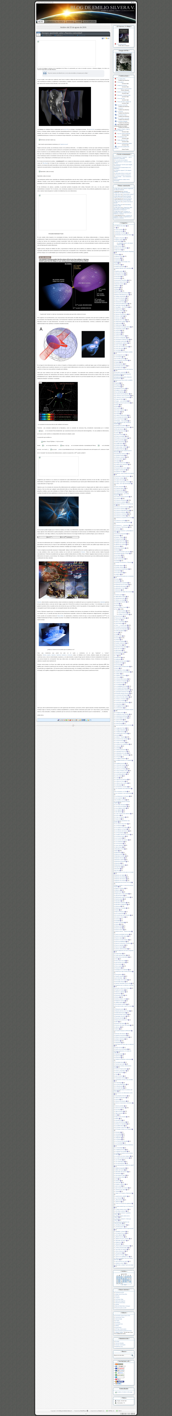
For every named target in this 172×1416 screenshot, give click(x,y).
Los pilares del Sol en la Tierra (122, 834)
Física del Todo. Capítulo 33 (124, 101)
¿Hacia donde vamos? (128, 194)
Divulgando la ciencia (120, 388)
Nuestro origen (118, 938)
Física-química (118, 623)
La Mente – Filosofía (120, 737)
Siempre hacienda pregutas (121, 1037)
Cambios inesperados (120, 296)
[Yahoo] (64, 720)
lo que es (117, 815)
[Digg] (60, 720)
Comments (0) (81, 35)
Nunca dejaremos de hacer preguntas (124, 950)
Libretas (117, 1304)
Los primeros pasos (120, 836)
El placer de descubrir (120, 469)
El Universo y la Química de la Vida (123, 517)
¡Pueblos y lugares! (120, 1184)
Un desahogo (118, 1082)
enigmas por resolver (120, 544)
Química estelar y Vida (120, 999)
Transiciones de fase (120, 1077)
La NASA (117, 747)
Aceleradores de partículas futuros (123, 234)
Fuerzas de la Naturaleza (121, 628)
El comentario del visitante (121, 417)
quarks (49, 655)
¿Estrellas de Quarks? (120, 1225)
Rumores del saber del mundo (122, 1025)
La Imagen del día (119, 712)
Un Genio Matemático (120, 1084)
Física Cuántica (122, 610)
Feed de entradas (119, 1343)
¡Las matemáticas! (119, 1161)
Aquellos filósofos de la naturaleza (123, 268)
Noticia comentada (119, 922)
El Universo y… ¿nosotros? (122, 525)
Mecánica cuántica (119, 859)
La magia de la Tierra (120, 728)
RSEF (116, 1021)
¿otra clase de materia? (121, 1249)
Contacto (117, 1297)
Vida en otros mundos (120, 1116)
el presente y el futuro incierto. (122, 476)
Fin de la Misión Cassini (121, 607)
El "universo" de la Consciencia (122, 395)
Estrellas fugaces (119, 565)
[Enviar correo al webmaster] (103, 1410)
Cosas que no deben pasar (121, 346)
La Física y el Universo (120, 698)
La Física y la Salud (120, 700)
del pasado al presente (120, 365)
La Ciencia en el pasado (121, 680)
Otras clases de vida (120, 960)
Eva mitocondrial (119, 572)
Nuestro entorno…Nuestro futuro (123, 931)
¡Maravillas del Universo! (121, 1171)
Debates (117, 362)
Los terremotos (119, 843)
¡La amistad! (118, 1139)
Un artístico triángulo (122, 121)
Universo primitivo (119, 1106)
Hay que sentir (118, 648)
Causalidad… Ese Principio (121, 307)
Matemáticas (118, 852)
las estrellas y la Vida (120, 799)
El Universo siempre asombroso (123, 175)
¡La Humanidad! (119, 1147)
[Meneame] (68, 720)
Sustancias (118, 1057)
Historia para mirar (119, 652)
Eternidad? (117, 570)
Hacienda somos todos (120, 646)
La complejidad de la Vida (121, 686)
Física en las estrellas (120, 618)
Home (78, 22)
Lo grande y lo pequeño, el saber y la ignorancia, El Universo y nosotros (122, 212)
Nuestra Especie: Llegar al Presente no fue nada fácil (122, 196)
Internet (117, 668)
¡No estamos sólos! (120, 1177)
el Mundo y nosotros (120, 457)
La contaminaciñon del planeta (122, 689)
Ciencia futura (118, 312)
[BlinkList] (72, 720)
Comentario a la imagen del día (122, 326)
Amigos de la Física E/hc (121, 1294)
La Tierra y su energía (120, 768)
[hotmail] (76, 720)
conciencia (117, 330)
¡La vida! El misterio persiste (122, 1158)
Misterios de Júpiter (120, 875)
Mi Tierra (117, 870)
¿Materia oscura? (119, 1236)
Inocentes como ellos (122, 105)
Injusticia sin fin (118, 662)
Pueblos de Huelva (119, 990)
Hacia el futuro (118, 645)
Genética (117, 639)
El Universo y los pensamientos (122, 522)
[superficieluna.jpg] (124, 71)
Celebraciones (118, 308)
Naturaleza (117, 900)
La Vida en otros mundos (121, 783)
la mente (117, 735)
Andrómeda (118, 260)
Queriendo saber (119, 995)
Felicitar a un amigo (120, 600)
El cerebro (117, 411)
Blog (40, 22)
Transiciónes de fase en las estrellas (124, 1079)
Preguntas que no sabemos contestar (124, 985)
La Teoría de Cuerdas (120, 765)
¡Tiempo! (117, 1191)
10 (121, 1278)
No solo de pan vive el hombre (122, 915)
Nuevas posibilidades (120, 941)
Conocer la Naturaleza (120, 337)
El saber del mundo (119, 479)
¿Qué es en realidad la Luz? (122, 1256)
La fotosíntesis (118, 704)
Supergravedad (119, 1054)
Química (117, 997)
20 (128, 1280)
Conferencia (118, 332)
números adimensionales (121, 948)
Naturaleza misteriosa (120, 902)
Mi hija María (118, 866)
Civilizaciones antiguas (120, 321)
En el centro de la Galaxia (121, 160)
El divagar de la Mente (120, 425)
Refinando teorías (119, 1009)
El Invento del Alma (119, 439)
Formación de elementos (121, 627)
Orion (116, 958)
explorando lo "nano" (120, 588)
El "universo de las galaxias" (122, 393)
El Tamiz (117, 1320)
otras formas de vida (120, 962)
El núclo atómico (119, 459)
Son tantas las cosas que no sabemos (124, 1044)
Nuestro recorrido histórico (121, 939)
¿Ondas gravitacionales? (121, 1247)
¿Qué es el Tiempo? (120, 1254)
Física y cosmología (120, 621)
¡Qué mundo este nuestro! (121, 1187)
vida (116, 1115)
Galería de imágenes (120, 1301)
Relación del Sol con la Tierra (122, 1010)
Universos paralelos (120, 1107)
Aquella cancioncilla (120, 266)
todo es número (119, 1076)
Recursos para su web (120, 1307)
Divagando (117, 384)
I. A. (116, 655)
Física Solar (118, 619)
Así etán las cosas (119, 274)
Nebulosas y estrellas (120, 908)
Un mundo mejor (119, 1088)
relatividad (102, 602)
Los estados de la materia (121, 827)
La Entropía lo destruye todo (122, 691)
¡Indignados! (118, 1137)
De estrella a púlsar (120, 358)
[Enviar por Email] (88, 720)
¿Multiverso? (118, 1242)
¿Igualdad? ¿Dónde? (120, 1231)
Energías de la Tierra (120, 540)
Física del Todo (121, 98)
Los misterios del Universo (121, 831)
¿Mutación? (118, 1244)
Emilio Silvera (118, 188)
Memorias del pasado (120, 861)
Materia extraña (119, 854)
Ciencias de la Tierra (120, 319)
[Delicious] (58, 720)
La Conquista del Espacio (121, 688)
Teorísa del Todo (119, 1072)
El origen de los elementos (121, 464)
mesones (70, 655)
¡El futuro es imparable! (120, 1123)
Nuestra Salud (118, 927)
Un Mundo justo (119, 1086)
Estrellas (117, 560)
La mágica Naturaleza (120, 729)
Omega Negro (118, 953)
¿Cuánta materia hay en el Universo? (124, 1206)
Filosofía (117, 605)
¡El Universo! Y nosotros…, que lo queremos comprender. (123, 158)
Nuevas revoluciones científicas (123, 943)
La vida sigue (118, 784)
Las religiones (118, 810)
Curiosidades (118, 356)
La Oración (118, 756)
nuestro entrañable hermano (122, 934)
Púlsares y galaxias (120, 991)
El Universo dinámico (120, 508)
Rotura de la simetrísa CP (121, 1019)
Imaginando (118, 659)
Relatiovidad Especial (120, 1012)
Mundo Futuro (118, 891)
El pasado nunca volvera (121, 468)
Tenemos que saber (120, 1064)
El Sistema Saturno (119, 488)
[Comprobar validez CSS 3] (117, 1410)
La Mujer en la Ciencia (123, 614)
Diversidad (117, 386)
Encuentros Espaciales (120, 533)
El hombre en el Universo (121, 438)
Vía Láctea (117, 1109)
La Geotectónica (119, 707)
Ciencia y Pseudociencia (121, 314)
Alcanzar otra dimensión (121, 248)
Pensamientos (118, 974)
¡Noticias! (117, 1180)
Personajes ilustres (119, 981)
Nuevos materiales (119, 945)
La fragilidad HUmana (120, 706)
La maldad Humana (120, 731)
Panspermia (118, 967)
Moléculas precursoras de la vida (123, 882)
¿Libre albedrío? (119, 1235)
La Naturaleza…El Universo (122, 755)
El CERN (117, 413)
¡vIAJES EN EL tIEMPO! (121, 1196)
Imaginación (118, 657)
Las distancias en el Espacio (122, 796)
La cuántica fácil (121, 78)
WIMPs (117, 1118)
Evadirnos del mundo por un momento (124, 576)
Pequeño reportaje (119, 976)
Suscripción (89, 22)
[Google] (62, 720)
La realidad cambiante (120, 758)
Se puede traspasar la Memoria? (123, 1030)
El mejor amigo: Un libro (121, 447)
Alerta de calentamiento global (124, 143)
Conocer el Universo (120, 335)
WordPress (83, 1410)
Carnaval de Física (55, 22)
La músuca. (118, 746)
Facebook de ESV (119, 1292)
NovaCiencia (118, 1327)
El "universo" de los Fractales (122, 397)
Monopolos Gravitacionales (123, 95)
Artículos (117, 1296)
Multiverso (117, 890)
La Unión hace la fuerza (121, 772)
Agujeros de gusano (120, 237)
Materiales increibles (120, 856)
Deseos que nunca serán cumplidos (124, 380)
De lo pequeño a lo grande (121, 360)
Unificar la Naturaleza (120, 1097)
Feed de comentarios (120, 1344)
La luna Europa (118, 723)
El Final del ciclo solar (120, 430)
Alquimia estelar (119, 256)
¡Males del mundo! (119, 1169)
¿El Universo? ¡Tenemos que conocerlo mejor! (121, 1222)
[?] (90, 720)
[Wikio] (80, 720)
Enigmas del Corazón (120, 542)
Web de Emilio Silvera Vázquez (122, 1306)
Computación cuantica (120, 328)
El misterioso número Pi (121, 453)
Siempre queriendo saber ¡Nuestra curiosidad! (62, 33)
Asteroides (117, 276)
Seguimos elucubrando (120, 1035)
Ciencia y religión (119, 316)
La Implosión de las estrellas (122, 714)
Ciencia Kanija (118, 1319)
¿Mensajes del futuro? (120, 1240)
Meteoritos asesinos (120, 865)
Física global (120, 82)
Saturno (117, 1028)
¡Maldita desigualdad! (120, 1168)
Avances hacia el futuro (121, 282)
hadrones (59, 655)
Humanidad (118, 653)
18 (123, 1280)
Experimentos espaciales (121, 582)
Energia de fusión (119, 539)
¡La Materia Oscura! (120, 1149)
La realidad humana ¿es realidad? (123, 760)
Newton (117, 909)
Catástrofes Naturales (120, 305)
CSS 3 (119, 1410)
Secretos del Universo (120, 1033)
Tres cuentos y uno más (123, 118)
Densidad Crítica (119, 367)
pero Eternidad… (119, 978)
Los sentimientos (119, 841)
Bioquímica (117, 291)
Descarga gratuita (121, 44)
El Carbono (118, 408)
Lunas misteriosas (119, 845)
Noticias (117, 924)
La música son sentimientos (122, 744)
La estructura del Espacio (121, 695)
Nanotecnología (119, 899)
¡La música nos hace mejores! (122, 1156)
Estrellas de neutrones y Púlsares (123, 562)
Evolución (117, 581)
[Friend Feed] (82, 720)
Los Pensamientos (119, 832)
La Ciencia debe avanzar (121, 679)
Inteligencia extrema (122, 85)
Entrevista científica (120, 548)
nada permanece (119, 895)
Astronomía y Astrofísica (121, 280)
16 (119, 1280)
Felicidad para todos (120, 598)
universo (117, 1099)
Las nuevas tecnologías (121, 806)
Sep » (125, 1284)
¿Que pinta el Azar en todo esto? (123, 173)
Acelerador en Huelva (120, 233)
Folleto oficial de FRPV (122, 140)
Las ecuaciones (119, 798)
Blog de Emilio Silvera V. (102, 7)
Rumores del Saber (120, 1023)
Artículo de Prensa (119, 273)
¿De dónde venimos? (120, 1211)
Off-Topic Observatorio (120, 1329)
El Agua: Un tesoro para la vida (122, 402)
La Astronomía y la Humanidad (122, 671)
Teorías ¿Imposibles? (120, 1070)
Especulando (118, 557)
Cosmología (118, 350)
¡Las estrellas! (118, 1159)
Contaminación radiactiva (121, 343)
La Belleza (117, 673)
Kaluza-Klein (60, 615)
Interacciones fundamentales (122, 666)
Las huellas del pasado (120, 804)
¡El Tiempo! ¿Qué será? (121, 1127)
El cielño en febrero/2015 (121, 415)
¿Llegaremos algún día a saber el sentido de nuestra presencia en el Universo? (123, 208)
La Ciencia (117, 677)
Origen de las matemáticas (121, 957)
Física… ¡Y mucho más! (121, 625)
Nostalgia (117, 920)
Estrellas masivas (119, 567)
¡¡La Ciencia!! (118, 1198)
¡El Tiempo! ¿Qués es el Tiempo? (123, 1129)
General (117, 637)
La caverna (120, 111)
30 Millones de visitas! (120, 225)
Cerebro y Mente (119, 310)
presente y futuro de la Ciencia (122, 988)
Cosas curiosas (119, 344)
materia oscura (64, 144)
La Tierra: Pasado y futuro (121, 770)
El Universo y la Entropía (121, 514)
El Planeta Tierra (119, 471)
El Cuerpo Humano (119, 418)
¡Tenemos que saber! (120, 1189)
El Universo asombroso (121, 500)
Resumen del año (119, 1018)
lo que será (118, 819)
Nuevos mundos (119, 947)
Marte (116, 850)
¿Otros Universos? (120, 1251)
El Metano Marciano (120, 448)
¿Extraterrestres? (119, 1226)
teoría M (66, 129)
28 (130, 1281)
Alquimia (117, 254)
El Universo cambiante (120, 502)
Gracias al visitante (119, 641)
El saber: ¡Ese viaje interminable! (123, 483)
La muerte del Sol (119, 740)
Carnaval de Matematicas (121, 303)
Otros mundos (118, 966)
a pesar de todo (119, 231)
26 (125, 1281)
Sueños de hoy (118, 1047)
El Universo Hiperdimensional (122, 510)
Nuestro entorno (119, 929)
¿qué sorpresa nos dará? (121, 1261)
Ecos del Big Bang (119, 392)
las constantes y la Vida (121, 791)
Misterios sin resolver (120, 880)
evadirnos (117, 574)
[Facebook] (84, 720)
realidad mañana (119, 1002)
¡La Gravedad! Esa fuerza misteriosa (124, 1144)
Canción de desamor (120, 298)
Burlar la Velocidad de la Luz (122, 294)
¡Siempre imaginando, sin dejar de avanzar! (123, 189)
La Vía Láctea (118, 775)
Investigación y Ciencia (120, 670)
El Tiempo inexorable (120, 491)
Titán (116, 1074)
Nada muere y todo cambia (121, 893)
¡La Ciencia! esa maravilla (121, 1141)
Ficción (117, 603)
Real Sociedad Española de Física (123, 1330)
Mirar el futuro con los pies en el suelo (124, 872)
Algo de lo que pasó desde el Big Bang (124, 251)
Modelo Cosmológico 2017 (123, 92)
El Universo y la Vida (120, 520)
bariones (64, 655)
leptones (54, 655)
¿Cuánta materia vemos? (121, 1209)
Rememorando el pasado (121, 1014)
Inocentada (118, 664)
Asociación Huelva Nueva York (122, 1315)
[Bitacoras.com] (78, 720)
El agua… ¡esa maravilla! (121, 401)
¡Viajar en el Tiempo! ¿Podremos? (123, 1193)
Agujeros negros (119, 239)
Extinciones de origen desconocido (123, 591)
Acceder (117, 1341)
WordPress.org (119, 1346)
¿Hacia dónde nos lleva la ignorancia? (124, 1228)
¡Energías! (117, 1132)
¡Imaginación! (118, 1135)
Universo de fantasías (120, 1101)
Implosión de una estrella (121, 661)
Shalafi (100, 1410)
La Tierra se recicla (120, 767)
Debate (70, 22)
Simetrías (117, 1040)
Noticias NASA (118, 926)
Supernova (117, 1055)
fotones (44, 655)
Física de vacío (119, 616)
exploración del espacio (121, 586)
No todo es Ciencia (119, 917)
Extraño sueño (118, 594)
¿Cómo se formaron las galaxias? (123, 1203)
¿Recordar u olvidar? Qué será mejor (124, 1265)
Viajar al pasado (119, 1113)
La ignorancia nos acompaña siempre (124, 709)
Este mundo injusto (119, 558)
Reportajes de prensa (120, 1016)
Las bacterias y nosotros (121, 786)
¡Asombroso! (118, 1120)
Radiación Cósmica (120, 1000)
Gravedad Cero (119, 1324)
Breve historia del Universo (121, 292)
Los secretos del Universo (121, 839)
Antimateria (118, 264)
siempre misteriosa (119, 1039)
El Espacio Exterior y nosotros (122, 427)
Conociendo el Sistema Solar (122, 339)
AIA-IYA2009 (118, 241)
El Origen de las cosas (120, 462)
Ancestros (117, 258)
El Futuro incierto (119, 434)
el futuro (117, 432)
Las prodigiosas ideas (120, 808)
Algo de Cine (118, 249)
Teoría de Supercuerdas (121, 1068)
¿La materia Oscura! (120, 1233)
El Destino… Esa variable (121, 420)
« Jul (122, 1284)
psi (59, 449)
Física (116, 609)
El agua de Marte (119, 399)
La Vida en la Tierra (120, 781)
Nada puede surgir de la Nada (122, 897)
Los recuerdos (118, 838)
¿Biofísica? (118, 1201)
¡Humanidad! (118, 1134)
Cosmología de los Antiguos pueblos (124, 352)
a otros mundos (119, 229)
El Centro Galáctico (120, 410)
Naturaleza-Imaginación (121, 904)
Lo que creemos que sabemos (122, 813)
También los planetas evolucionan (123, 1059)
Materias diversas (119, 857)
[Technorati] (66, 720)
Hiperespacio (118, 650)
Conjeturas (117, 334)
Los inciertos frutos (122, 114)
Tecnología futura (119, 1062)
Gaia (116, 634)
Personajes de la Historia (121, 979)
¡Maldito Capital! (119, 1332)
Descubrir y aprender (120, 372)
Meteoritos (117, 863)
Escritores (117, 1322)
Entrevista (117, 546)
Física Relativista (122, 612)
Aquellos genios (119, 271)
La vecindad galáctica (120, 774)
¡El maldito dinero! (119, 1125)
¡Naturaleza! (118, 1173)
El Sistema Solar (119, 490)
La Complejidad (119, 684)
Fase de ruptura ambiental (123, 133)
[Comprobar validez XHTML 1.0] (107, 1410)
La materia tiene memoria (121, 733)
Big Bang (117, 287)
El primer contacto (119, 478)
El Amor (117, 404)
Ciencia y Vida (118, 318)
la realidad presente (120, 763)
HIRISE (117, 1325)
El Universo (118, 498)
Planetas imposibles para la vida (123, 983)
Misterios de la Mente (120, 877)
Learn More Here (119, 204)
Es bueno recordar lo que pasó (122, 551)
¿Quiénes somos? (119, 1263)
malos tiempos (118, 847)
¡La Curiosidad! (119, 1143)
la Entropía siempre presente (122, 693)
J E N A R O (120, 108)
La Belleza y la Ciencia (120, 675)
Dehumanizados (119, 364)
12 (125, 1278)
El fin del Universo (119, 429)
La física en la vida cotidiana (122, 697)
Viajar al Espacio (119, 1111)
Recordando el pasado (120, 1004)
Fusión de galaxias (119, 630)
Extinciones (118, 590)
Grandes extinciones (120, 643)
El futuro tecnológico (120, 436)
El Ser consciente (119, 486)
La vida (117, 777)
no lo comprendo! (119, 913)
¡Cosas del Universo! (120, 1122)
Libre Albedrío (118, 811)
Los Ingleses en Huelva (121, 829)
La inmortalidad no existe (121, 717)
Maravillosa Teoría (119, 848)
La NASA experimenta (120, 749)
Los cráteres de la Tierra (121, 823)
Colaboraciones (119, 325)
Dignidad (117, 383)
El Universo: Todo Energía (121, 527)
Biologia (117, 289)
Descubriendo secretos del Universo (124, 369)
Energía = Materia (119, 537)
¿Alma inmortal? (119, 1199)
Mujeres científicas (119, 888)
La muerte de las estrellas (121, 738)
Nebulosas (117, 906)
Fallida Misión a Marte (120, 596)
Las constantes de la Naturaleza (123, 788)
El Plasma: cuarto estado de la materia (124, 473)
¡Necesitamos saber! (120, 1175)
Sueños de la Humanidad (121, 1049)
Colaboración (118, 323)
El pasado (117, 466)
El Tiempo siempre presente (122, 496)
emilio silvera (118, 194)
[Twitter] (86, 720)
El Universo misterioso (120, 512)
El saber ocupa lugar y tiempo (122, 481)
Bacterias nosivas (119, 283)
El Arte (116, 406)
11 (123, 1278)
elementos (117, 529)
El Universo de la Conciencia (122, 506)
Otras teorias (118, 964)
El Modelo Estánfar (119, 455)
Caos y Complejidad (120, 300)
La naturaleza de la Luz (120, 751)
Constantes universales (121, 341)
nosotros (117, 918)
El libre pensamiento (120, 441)
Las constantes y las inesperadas (123, 793)
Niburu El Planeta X (119, 911)
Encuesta (117, 535)
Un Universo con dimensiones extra (123, 1092)
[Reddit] (74, 720)
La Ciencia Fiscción (120, 682)
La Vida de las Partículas (121, 779)
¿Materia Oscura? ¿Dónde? (122, 1238)
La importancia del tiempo (121, 716)
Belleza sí (117, 285)
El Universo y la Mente (120, 515)
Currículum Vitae (119, 1299)
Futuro (116, 632)
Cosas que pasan (119, 348)
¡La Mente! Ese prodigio (121, 1151)
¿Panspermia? (118, 1253)
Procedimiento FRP (122, 136)
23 (119, 1281)
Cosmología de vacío (120, 355)
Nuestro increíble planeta (121, 936)
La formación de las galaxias (122, 702)
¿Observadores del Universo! (122, 1245)
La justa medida (119, 719)
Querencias (118, 993)
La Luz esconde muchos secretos (123, 725)
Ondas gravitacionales (120, 955)
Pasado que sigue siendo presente (123, 971)
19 (125, 1280)
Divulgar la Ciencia (119, 390)
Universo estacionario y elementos (123, 1103)
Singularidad (118, 1042)
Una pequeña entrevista (121, 1095)
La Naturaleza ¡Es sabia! (121, 753)
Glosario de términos (120, 1302)
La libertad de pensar (120, 721)
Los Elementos (118, 825)
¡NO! (116, 1178)
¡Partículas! (118, 1182)
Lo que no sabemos (120, 817)
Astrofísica (117, 278)
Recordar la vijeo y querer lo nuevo (123, 1006)
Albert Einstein (118, 246)
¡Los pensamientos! (120, 1163)
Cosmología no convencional (124, 88)
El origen (117, 460)
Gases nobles (118, 636)
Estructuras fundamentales (121, 569)
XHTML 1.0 (111, 1410)
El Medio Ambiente (119, 445)
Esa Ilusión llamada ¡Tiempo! (122, 553)
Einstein (83, 552)
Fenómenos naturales (120, 601)
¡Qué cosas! (118, 1186)
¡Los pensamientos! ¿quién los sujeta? (124, 1165)
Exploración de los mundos (121, 584)
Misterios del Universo (120, 878)
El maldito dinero (119, 443)
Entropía (117, 549)
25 (123, 1281)
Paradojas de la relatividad (121, 969)
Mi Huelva (117, 868)
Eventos (117, 579)
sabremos (117, 1027)
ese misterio (118, 555)
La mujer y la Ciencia (120, 742)
